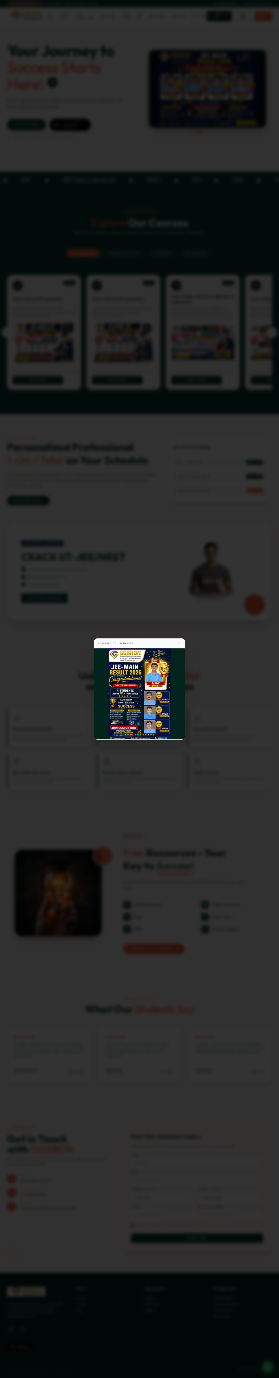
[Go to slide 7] (143, 734)
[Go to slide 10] (151, 734)
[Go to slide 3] (130, 734)
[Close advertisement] (179, 643)
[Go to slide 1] (125, 734)
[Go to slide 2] (128, 734)
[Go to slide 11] (153, 734)
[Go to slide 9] (148, 734)
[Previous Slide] (99, 693)
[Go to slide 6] (140, 734)
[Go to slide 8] (145, 734)
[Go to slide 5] (138, 734)
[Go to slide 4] (134, 734)
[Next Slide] (179, 693)
